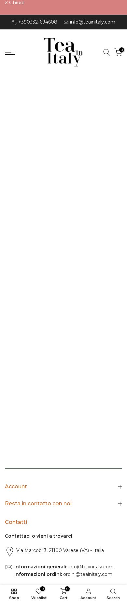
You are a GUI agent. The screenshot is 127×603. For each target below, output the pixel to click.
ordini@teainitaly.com (87, 574)
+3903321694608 (37, 22)
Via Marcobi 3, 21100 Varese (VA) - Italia (60, 550)
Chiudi (16, 2)
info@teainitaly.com (92, 22)
